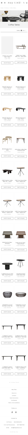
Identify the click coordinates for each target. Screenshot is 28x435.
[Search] (24, 3)
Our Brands (14, 400)
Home (2, 7)
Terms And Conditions (14, 402)
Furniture (6, 7)
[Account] (4, 2)
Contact (14, 395)
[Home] (14, 2)
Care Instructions (14, 398)
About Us (14, 393)
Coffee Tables (13, 7)
